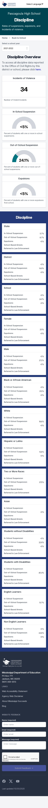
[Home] (9, 3)
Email (9, 730)
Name (9, 720)
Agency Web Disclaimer (12, 696)
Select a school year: (11, 43)
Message (10, 739)
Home (5, 38)
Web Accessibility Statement (14, 691)
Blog (4, 706)
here (38, 69)
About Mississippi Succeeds (14, 701)
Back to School (19, 38)
